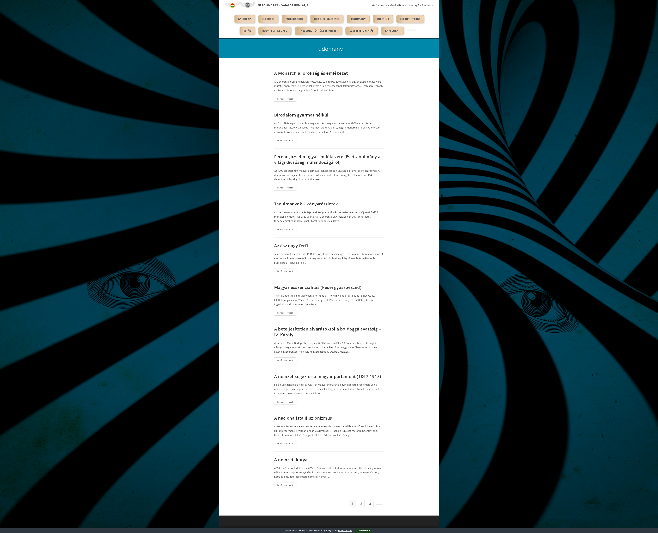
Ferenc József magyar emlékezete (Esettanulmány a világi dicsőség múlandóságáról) (327, 159)
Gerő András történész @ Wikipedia (389, 5)
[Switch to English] (247, 5)
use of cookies (345, 530)
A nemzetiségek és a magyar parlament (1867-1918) (327, 376)
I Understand (363, 530)
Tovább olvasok (286, 99)
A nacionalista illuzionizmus (303, 418)
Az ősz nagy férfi (291, 245)
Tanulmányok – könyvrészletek (306, 204)
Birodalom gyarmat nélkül (301, 115)
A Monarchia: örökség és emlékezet (311, 73)
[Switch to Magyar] (232, 5)
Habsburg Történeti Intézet (421, 5)
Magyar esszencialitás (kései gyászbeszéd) (318, 287)
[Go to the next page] (379, 504)
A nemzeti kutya (291, 459)
